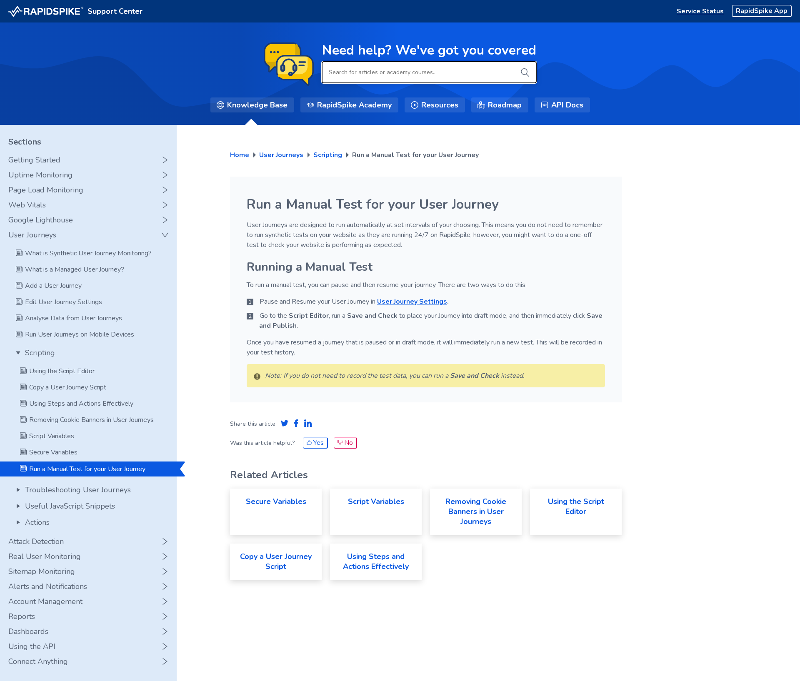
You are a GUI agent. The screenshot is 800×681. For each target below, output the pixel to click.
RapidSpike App (762, 10)
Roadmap (505, 105)
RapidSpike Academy (354, 105)
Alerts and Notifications (47, 586)
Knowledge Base (257, 105)
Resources (439, 105)
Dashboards (28, 631)
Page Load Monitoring (45, 190)
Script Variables (376, 501)
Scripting (40, 353)
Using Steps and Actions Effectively (376, 561)
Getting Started (34, 160)
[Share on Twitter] (284, 424)
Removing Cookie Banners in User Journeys (475, 511)
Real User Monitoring (44, 556)
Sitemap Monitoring (41, 571)
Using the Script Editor (576, 506)
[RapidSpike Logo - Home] (45, 11)
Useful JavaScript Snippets (70, 506)
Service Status (700, 11)
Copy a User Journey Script (276, 561)
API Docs (567, 105)
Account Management (45, 601)
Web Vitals (27, 205)
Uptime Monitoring (40, 175)
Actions (37, 522)
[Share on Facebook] (296, 424)
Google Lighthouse (40, 220)
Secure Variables (276, 501)
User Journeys (32, 235)
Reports (21, 616)
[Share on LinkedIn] (308, 424)
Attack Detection (36, 541)
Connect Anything (38, 661)
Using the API (31, 646)
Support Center (115, 11)
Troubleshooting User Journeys (78, 490)
